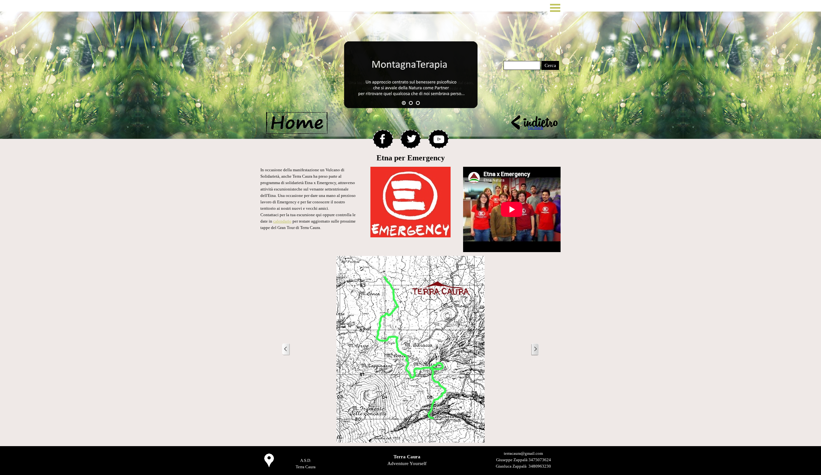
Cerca (550, 65)
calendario (282, 221)
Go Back (535, 127)
